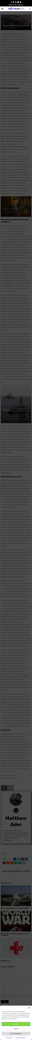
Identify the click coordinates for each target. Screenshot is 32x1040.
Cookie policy (9, 1037)
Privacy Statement (20, 1037)
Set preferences (16, 1033)
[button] (29, 1008)
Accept (16, 1024)
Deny (16, 1029)
